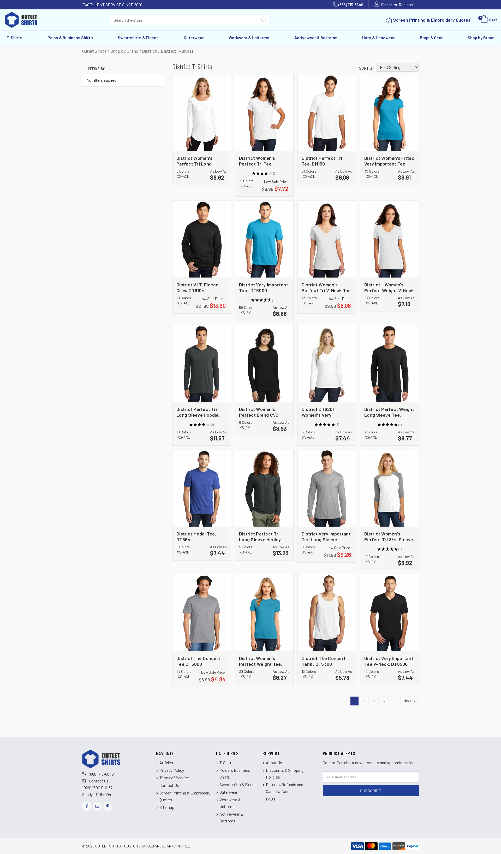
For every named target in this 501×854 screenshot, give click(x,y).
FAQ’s (270, 798)
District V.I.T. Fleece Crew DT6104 (197, 287)
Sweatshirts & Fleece (138, 37)
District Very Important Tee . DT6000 (263, 287)
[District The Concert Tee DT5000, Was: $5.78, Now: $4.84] (201, 612)
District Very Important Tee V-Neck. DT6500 (388, 661)
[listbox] (397, 67)
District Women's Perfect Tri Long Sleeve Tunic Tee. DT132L (195, 160)
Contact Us (99, 780)
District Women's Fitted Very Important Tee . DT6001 (389, 160)
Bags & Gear (431, 37)
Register (406, 4)
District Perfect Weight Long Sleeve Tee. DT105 (389, 411)
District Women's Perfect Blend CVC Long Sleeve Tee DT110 (263, 411)
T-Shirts (14, 37)
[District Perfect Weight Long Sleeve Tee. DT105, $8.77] (389, 363)
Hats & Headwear (378, 37)
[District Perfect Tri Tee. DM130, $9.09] (327, 112)
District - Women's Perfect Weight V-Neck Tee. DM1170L (389, 287)
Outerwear (194, 37)
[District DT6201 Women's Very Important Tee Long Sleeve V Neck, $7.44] (327, 363)
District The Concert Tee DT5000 (198, 661)
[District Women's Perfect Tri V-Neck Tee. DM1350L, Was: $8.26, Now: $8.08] (327, 239)
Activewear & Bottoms (315, 37)
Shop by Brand (481, 37)
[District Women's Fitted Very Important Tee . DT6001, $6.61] (389, 112)
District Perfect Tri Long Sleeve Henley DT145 (260, 536)
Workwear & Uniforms (249, 37)
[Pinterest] (107, 806)
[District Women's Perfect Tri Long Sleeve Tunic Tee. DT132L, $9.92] (201, 112)
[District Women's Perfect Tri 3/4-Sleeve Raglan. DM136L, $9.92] (389, 488)
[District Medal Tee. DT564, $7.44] (201, 488)
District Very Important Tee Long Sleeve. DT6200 (326, 536)
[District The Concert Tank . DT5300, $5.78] (327, 612)
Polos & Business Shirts (70, 37)
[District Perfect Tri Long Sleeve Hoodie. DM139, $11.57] (201, 363)
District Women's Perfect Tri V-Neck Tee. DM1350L (327, 287)
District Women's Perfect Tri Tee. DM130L (257, 160)
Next (408, 700)
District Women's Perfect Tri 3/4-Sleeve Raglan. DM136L (388, 536)
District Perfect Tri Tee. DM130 (322, 160)
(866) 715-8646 (350, 4)
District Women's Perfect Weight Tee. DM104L (260, 661)
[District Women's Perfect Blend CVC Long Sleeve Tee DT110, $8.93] (264, 363)
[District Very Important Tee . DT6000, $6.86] (264, 239)
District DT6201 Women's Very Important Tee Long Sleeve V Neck (323, 411)
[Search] (264, 21)
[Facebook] (86, 806)
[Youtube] (97, 806)
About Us (274, 762)
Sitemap (166, 807)
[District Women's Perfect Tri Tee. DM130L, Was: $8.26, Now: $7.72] (264, 112)
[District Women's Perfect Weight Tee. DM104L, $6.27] (264, 612)
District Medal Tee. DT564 (196, 536)
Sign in (386, 4)
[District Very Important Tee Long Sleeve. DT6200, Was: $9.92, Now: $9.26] (327, 488)
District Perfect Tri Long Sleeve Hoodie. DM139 (198, 411)
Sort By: (367, 68)
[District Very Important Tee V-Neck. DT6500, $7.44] (389, 612)
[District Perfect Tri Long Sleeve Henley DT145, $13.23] (264, 488)
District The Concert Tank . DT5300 (323, 661)
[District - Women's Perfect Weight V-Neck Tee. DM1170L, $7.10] (389, 239)
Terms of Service (174, 777)
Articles (166, 762)
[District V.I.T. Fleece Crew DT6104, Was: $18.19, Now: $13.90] (201, 239)
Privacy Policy (171, 770)
